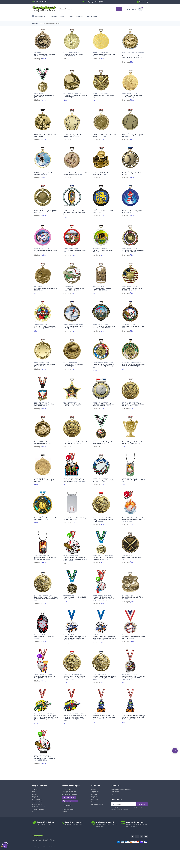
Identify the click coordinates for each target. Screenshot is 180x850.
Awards (54, 16)
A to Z (62, 16)
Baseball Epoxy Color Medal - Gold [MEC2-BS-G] (45, 518)
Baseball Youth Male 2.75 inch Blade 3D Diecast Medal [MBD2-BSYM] (104, 677)
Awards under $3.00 (39, 209)
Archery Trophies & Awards (41, 171)
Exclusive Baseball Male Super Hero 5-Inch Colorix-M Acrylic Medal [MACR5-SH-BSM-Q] (75, 718)
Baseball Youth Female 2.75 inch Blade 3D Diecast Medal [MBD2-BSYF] (74, 677)
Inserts (93, 794)
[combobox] (88, 9)
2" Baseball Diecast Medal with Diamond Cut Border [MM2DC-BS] (133, 57)
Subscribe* (142, 804)
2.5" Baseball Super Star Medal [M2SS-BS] (132, 173)
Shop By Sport (92, 16)
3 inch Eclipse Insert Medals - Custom (103, 362)
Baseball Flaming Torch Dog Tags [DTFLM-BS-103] (45, 558)
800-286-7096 (43, 2)
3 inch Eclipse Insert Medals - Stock (131, 362)
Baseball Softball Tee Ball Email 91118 (44, 714)
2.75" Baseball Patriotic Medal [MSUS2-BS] (132, 289)
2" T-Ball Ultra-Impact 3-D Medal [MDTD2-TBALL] (45, 135)
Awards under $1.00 (39, 93)
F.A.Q (112, 794)
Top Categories (40, 16)
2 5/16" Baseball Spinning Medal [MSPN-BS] (44, 55)
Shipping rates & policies (69, 792)
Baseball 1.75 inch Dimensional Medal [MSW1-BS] (44, 442)
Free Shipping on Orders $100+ (94, 2)
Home (36, 23)
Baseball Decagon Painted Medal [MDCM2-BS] (103, 480)
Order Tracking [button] (143, 2)
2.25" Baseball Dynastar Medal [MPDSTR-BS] (73, 135)
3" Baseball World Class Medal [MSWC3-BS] (73, 365)
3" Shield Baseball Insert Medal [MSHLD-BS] (44, 404)
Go (119, 9)
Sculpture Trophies (38, 809)
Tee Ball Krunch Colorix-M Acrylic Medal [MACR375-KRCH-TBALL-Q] (45, 758)
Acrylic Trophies (37, 802)
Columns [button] (94, 802)
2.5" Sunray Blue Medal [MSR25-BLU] (132, 211)
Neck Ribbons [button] (95, 799)
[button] (175, 750)
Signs (34, 812)
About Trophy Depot (68, 809)
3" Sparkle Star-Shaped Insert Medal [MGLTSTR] (73, 404)
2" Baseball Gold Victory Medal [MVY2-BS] (44, 96)
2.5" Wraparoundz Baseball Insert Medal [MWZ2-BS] (133, 251)
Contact (64, 812)
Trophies (35, 789)
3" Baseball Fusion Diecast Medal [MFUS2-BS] (45, 365)
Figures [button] (93, 789)
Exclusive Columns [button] (97, 804)
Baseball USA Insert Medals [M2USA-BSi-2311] (134, 637)
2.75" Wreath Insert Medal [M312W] (133, 327)
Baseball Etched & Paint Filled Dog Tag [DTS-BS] (74, 518)
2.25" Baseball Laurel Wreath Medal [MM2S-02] (104, 135)
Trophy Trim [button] (95, 792)
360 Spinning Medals (39, 52)
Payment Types (67, 789)
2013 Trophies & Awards (40, 324)
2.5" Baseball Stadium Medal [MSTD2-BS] (102, 173)
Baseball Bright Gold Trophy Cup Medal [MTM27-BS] (132, 442)
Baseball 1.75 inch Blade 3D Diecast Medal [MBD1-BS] (133, 404)
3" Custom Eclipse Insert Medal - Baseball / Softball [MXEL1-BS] (103, 366)
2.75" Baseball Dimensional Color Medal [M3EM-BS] (74, 289)
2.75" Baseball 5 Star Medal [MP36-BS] (45, 289)
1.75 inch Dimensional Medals (42, 440)
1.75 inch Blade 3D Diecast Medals (131, 402)
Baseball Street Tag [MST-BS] (45, 637)
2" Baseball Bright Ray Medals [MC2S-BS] (73, 55)
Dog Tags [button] (94, 797)
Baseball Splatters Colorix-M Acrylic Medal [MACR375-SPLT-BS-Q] (104, 598)
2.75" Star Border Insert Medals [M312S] (73, 327)
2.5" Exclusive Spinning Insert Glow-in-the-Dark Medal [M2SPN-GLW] (75, 212)
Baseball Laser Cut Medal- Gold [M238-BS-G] (103, 558)
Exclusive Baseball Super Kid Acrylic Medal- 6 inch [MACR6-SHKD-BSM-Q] (134, 717)
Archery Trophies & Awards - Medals (73, 324)
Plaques (34, 794)
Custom (70, 16)
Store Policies (115, 792)
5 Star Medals (38, 286)
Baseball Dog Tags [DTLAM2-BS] (133, 480)
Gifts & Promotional (38, 807)
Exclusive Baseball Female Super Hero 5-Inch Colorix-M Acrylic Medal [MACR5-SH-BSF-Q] (46, 718)
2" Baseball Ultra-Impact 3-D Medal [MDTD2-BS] (75, 96)
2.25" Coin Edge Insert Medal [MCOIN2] (43, 173)
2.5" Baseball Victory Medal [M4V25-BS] (46, 211)
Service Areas (36, 840)
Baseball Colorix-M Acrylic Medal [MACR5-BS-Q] (74, 480)
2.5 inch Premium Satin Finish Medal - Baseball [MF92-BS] (75, 173)
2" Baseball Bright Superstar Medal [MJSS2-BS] (104, 55)
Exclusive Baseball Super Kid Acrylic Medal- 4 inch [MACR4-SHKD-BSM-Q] (104, 717)
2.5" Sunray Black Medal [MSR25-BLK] (103, 211)
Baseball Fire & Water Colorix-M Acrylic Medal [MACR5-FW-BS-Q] (133, 519)
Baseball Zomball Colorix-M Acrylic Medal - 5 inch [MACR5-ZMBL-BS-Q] (133, 677)
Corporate (79, 16)
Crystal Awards (37, 799)
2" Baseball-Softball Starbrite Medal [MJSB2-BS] (132, 96)
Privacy (52, 840)
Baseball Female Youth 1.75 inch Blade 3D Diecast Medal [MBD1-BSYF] (103, 519)
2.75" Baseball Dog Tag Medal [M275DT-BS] (102, 289)
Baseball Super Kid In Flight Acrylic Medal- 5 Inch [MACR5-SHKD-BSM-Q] (104, 638)
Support (45, 840)
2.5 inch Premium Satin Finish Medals (73, 171)
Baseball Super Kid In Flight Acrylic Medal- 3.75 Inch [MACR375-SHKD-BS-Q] (74, 638)
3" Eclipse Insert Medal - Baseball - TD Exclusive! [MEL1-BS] (133, 365)
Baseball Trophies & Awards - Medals (132, 171)
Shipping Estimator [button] (71, 801)
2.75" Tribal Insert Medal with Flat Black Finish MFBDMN (104, 327)
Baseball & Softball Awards (41, 402)
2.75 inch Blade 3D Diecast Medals (72, 440)
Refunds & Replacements (69, 794)
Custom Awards (37, 804)
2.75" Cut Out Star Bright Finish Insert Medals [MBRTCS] (45, 327)
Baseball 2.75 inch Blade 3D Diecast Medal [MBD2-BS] (75, 442)
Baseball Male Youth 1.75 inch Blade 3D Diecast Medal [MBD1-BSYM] (46, 598)
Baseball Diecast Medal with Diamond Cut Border (133, 53)
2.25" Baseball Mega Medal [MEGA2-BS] (133, 135)
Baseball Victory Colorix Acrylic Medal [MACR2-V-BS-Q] (45, 677)
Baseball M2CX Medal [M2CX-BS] (133, 558)
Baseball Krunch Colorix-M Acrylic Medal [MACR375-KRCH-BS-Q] (75, 559)
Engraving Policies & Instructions (121, 789)
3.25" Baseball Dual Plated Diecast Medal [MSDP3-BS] (104, 404)
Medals (34, 792)
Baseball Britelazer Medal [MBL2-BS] (45, 480)
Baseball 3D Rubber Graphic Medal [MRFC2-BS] (104, 442)
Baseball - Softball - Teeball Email (72, 93)
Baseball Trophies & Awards (71, 52)
